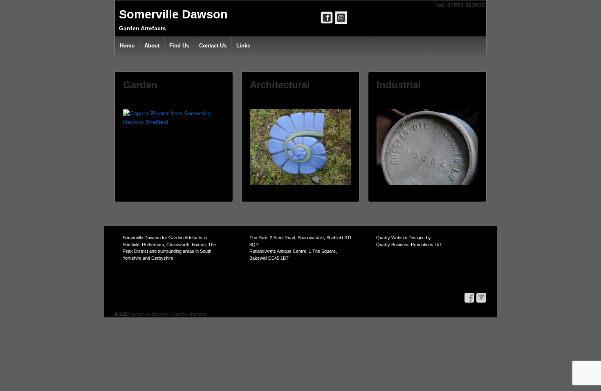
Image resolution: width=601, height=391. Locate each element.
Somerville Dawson (173, 14)
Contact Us (212, 46)
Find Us (179, 46)
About (151, 46)
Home (127, 46)
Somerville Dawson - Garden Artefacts (167, 314)
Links (243, 46)
